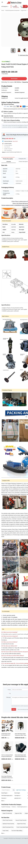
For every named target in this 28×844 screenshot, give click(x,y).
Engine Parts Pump (21, 823)
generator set (17, 798)
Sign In (3, 152)
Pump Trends (5, 830)
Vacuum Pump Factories (20, 820)
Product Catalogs (22, 790)
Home (2, 10)
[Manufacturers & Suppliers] (14, 2)
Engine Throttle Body (7, 813)
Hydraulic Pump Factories (8, 823)
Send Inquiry (14, 78)
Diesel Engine (4, 793)
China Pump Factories (7, 820)
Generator (3, 798)
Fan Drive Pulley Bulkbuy (16, 830)
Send (14, 709)
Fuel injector (17, 795)
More (2, 833)
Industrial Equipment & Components (12, 10)
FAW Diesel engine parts (6, 795)
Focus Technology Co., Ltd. (18, 838)
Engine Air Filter (18, 813)
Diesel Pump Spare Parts (8, 827)
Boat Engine (17, 793)
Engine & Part (23, 10)
